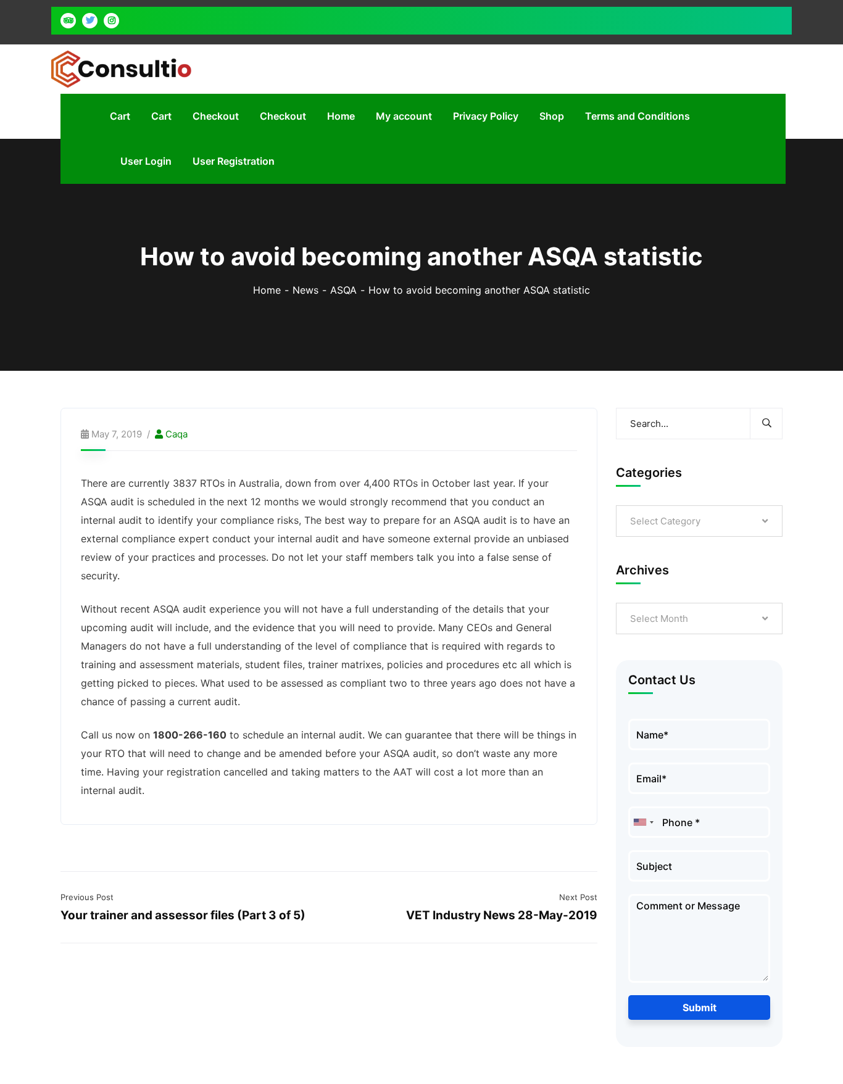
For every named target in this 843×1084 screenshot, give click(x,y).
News (305, 290)
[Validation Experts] (121, 68)
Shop (551, 116)
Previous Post (87, 897)
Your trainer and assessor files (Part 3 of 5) (182, 915)
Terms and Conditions (637, 116)
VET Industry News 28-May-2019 (501, 915)
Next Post (578, 897)
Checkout (216, 116)
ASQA (343, 290)
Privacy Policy (485, 116)
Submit (699, 1007)
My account (404, 116)
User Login (146, 161)
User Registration (234, 161)
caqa (176, 434)
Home (341, 116)
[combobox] (643, 822)
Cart (120, 116)
